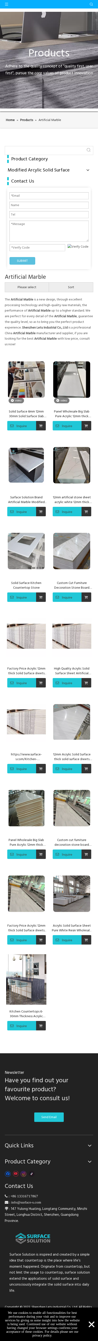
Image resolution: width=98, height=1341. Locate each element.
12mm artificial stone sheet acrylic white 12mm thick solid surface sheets (72, 499)
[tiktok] (31, 1174)
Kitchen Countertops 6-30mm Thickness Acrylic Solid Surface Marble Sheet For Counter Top (26, 1014)
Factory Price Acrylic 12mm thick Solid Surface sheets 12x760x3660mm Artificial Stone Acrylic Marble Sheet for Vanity (26, 671)
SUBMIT (22, 260)
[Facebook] (8, 1174)
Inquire (21, 426)
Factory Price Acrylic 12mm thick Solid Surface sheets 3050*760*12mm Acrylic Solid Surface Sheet (26, 928)
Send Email (49, 1117)
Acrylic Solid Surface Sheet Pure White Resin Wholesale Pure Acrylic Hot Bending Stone (72, 928)
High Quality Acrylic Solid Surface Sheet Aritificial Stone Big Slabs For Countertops (71, 671)
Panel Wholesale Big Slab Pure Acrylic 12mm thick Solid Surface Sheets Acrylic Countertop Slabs (71, 414)
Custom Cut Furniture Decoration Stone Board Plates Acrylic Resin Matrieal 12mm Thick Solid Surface (72, 585)
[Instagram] (23, 1174)
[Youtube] (16, 1174)
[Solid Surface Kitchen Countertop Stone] (26, 551)
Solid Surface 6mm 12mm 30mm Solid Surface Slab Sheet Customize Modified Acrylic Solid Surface (26, 414)
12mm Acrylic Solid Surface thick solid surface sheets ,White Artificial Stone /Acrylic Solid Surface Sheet (72, 757)
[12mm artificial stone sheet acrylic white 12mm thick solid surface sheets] (72, 465)
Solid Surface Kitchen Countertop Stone (26, 585)
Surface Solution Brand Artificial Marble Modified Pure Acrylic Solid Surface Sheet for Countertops (26, 499)
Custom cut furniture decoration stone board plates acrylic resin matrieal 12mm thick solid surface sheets (72, 842)
